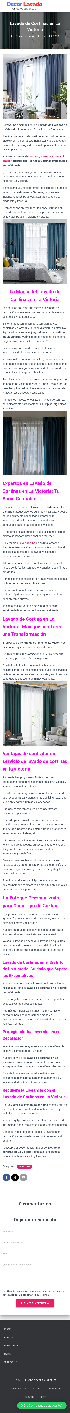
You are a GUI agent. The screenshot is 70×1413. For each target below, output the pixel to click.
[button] (42, 1405)
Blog (7, 1353)
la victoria (24, 1166)
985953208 (29, 1397)
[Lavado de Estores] (25, 6)
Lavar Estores (18, 1389)
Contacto (11, 1337)
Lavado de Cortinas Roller (41, 1380)
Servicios (10, 1362)
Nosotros (11, 1345)
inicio (8, 1329)
